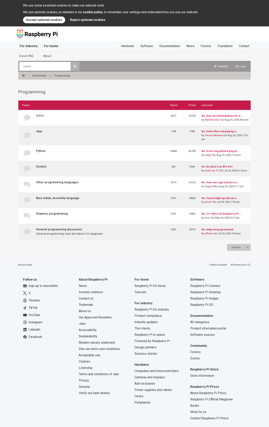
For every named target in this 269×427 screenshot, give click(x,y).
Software (146, 46)
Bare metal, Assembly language (57, 198)
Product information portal (208, 328)
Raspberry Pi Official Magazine (211, 399)
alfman (209, 233)
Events (195, 358)
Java (39, 131)
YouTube (34, 315)
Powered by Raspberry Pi (152, 341)
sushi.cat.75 (212, 170)
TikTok (33, 308)
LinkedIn (34, 329)
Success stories (145, 353)
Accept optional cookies (44, 20)
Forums (206, 46)
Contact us (86, 298)
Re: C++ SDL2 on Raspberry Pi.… (221, 213)
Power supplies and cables (153, 390)
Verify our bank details (94, 393)
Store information (202, 376)
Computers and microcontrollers (156, 371)
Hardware (127, 46)
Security (84, 387)
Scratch (41, 166)
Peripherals (142, 402)
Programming (31, 91)
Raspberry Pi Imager (204, 298)
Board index (25, 264)
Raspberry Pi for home (150, 286)
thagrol (209, 186)
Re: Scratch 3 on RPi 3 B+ (217, 166)
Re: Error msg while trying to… (220, 151)
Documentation (169, 46)
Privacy (84, 380)
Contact (244, 46)
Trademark (86, 305)
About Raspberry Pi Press (208, 393)
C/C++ (40, 115)
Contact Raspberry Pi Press (209, 418)
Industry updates (146, 322)
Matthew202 (212, 119)
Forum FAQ (26, 56)
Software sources (202, 335)
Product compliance (148, 316)
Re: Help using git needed (217, 229)
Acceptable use (89, 355)
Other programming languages (57, 182)
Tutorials (140, 292)
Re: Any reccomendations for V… (221, 115)
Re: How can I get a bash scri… (220, 182)
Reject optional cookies (87, 20)
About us (85, 311)
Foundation (225, 46)
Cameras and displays (149, 377)
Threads (34, 300)
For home (51, 46)
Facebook (35, 337)
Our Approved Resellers (95, 317)
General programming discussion (59, 229)
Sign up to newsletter (43, 286)
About (47, 56)
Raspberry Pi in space (149, 335)
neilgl (208, 154)
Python (41, 151)
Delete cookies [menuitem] (218, 264)
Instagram (35, 322)
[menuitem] (241, 66)
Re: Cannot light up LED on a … (220, 198)
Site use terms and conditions (99, 349)
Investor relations (91, 292)
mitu (207, 217)
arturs (208, 201)
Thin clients (142, 328)
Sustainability (88, 336)
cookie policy (93, 12)
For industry (29, 46)
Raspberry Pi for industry (151, 309)
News (190, 46)
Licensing (85, 368)
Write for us (198, 412)
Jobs (82, 324)
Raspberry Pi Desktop (205, 292)
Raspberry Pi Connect (205, 286)
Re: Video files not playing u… (219, 131)
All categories (199, 322)
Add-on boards (144, 383)
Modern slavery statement (97, 342)
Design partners (145, 347)
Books (194, 405)
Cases (138, 396)
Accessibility (88, 330)
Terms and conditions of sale (99, 374)
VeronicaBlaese (214, 135)
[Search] (74, 66)
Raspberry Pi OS (201, 305)
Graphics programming (52, 213)
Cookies (84, 361)
